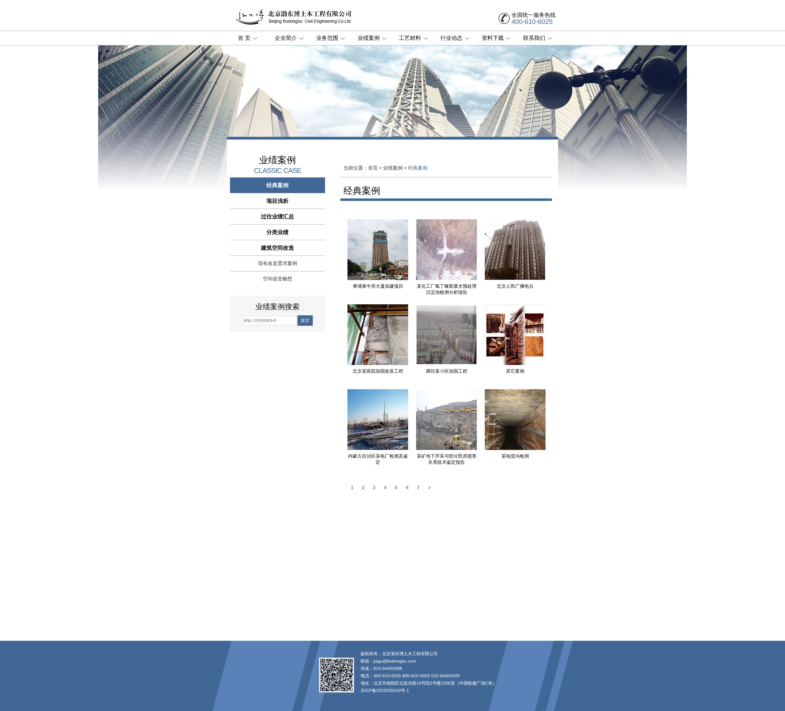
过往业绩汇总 (277, 216)
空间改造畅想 (277, 278)
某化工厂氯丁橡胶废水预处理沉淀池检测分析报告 (447, 289)
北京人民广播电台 (515, 286)
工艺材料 (410, 38)
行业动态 (451, 38)
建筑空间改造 (277, 248)
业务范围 (327, 38)
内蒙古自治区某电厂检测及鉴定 (378, 459)
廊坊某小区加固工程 (446, 371)
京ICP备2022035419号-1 (385, 690)
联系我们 (534, 38)
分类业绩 (277, 232)
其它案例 (515, 371)
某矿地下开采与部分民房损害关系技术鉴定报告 (447, 459)
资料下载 (493, 38)
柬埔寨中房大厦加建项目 (378, 286)
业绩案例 (369, 38)
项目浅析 (277, 201)
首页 (373, 168)
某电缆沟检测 (515, 456)
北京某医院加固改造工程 (378, 371)
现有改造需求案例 (277, 263)
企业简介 (286, 38)
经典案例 (277, 185)
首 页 (244, 38)
